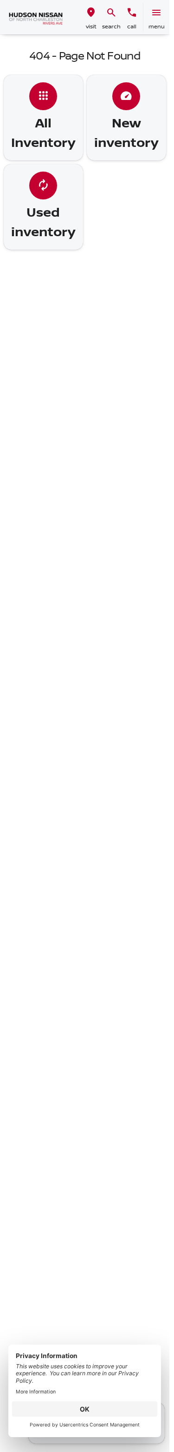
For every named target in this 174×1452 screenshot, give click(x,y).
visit (91, 26)
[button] (91, 17)
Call (131, 26)
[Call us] (131, 12)
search (111, 26)
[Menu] (156, 12)
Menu (156, 26)
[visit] (91, 12)
